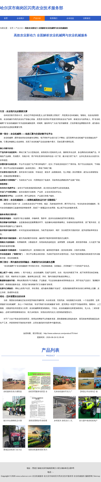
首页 (6, 18)
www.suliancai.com (24, 476)
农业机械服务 (37, 476)
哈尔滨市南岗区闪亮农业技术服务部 (31, 8)
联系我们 (53, 18)
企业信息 (70, 18)
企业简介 (20, 18)
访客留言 (86, 18)
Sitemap (96, 476)
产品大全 (37, 18)
